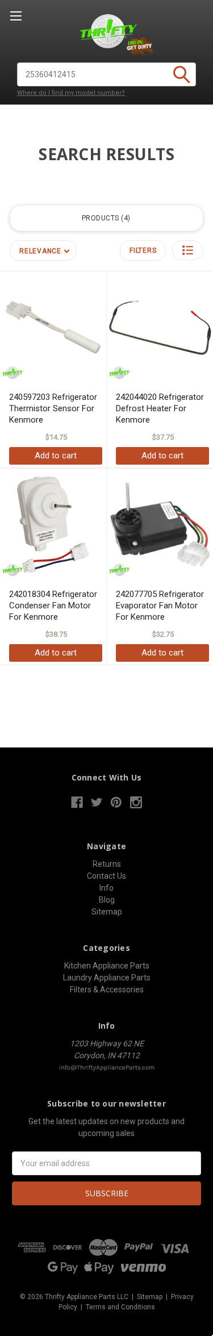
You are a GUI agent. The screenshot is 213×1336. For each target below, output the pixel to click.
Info (106, 887)
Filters (143, 250)
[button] (187, 250)
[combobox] (106, 74)
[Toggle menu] (15, 15)
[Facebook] (77, 802)
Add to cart (56, 455)
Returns (107, 864)
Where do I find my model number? (71, 93)
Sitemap (106, 911)
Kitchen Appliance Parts (106, 965)
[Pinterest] (116, 802)
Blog (107, 899)
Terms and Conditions (120, 1307)
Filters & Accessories (107, 989)
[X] (97, 802)
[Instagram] (136, 802)
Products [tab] (105, 218)
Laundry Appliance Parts (107, 977)
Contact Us (106, 875)
